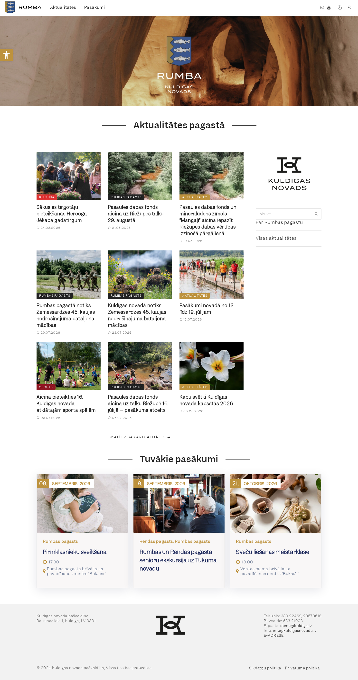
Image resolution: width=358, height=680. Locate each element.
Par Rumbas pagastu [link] (279, 222)
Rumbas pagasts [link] (126, 197)
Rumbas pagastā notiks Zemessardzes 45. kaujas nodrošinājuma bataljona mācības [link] (66, 315)
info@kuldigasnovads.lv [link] (295, 630)
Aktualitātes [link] (63, 7)
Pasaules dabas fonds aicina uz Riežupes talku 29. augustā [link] (136, 213)
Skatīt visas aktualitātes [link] (137, 437)
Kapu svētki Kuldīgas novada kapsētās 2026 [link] (206, 400)
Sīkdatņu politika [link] (265, 668)
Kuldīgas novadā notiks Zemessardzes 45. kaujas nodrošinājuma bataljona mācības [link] (137, 315)
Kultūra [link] (47, 197)
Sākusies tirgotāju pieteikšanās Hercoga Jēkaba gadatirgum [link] (62, 213)
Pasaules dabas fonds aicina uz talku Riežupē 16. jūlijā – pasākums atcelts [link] (138, 403)
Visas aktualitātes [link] (276, 238)
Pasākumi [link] (94, 7)
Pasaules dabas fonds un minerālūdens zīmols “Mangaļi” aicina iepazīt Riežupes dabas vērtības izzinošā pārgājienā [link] (207, 220)
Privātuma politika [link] (302, 668)
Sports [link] (46, 387)
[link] (6, 55)
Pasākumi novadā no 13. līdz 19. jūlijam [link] (207, 309)
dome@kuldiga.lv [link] (296, 625)
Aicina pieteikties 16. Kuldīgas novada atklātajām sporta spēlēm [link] (66, 403)
